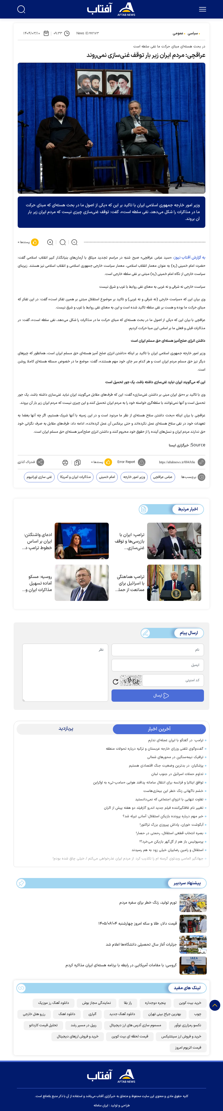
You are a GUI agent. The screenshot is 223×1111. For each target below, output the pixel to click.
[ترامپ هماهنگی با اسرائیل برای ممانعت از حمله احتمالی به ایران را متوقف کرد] (174, 583)
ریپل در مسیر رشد (84, 1025)
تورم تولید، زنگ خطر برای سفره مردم (148, 903)
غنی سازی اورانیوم (39, 477)
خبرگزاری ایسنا (179, 445)
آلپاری (92, 1014)
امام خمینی (107, 477)
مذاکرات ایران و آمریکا (75, 477)
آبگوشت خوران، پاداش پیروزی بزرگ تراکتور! (171, 825)
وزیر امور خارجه (134, 477)
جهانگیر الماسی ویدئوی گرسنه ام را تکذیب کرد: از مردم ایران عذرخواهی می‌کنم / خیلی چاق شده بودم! (128, 858)
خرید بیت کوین (190, 1003)
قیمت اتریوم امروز (188, 1048)
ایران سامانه (101, 1105)
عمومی (178, 33)
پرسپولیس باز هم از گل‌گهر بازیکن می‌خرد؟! (171, 841)
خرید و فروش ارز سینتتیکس (181, 1036)
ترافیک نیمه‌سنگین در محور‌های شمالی (175, 757)
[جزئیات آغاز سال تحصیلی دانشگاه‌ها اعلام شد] (192, 944)
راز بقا (128, 1003)
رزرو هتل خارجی (34, 1014)
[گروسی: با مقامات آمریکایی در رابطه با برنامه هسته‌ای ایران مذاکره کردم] (192, 965)
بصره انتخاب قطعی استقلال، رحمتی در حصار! (169, 833)
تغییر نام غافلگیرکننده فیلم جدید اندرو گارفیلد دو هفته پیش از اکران (153, 808)
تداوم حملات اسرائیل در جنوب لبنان (177, 774)
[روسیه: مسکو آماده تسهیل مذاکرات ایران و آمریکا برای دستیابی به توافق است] (82, 583)
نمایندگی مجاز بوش (96, 1003)
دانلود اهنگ (66, 1014)
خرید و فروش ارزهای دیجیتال (77, 1036)
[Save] (77, 462)
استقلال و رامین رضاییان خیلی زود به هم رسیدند (167, 850)
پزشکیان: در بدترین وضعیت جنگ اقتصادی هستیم (166, 765)
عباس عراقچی (162, 477)
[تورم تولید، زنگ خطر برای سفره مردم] (192, 903)
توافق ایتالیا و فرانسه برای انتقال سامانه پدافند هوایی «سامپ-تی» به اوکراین (148, 782)
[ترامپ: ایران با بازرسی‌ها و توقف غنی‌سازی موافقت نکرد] (174, 541)
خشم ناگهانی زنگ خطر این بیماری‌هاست (173, 791)
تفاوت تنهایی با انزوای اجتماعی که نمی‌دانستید (169, 799)
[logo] (112, 8)
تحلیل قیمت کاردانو (43, 1025)
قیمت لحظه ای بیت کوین (130, 1036)
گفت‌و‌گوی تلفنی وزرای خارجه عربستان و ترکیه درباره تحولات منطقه (154, 749)
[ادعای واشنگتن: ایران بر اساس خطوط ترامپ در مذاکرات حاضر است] (82, 541)
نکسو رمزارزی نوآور (187, 1025)
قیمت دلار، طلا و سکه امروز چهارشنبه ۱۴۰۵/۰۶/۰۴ (137, 924)
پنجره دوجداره (155, 1003)
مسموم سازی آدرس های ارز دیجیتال (135, 1025)
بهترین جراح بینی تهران (164, 1014)
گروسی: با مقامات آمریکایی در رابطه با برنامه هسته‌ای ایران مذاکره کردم (121, 965)
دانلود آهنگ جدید (122, 1014)
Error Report (126, 462)
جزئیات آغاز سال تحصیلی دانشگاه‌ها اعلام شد (141, 944)
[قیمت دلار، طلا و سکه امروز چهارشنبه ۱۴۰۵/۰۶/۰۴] (192, 923)
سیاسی (193, 33)
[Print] (64, 462)
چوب (197, 1014)
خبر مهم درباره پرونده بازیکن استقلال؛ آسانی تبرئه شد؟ (163, 816)
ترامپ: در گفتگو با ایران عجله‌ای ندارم (175, 740)
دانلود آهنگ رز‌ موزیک (53, 1003)
